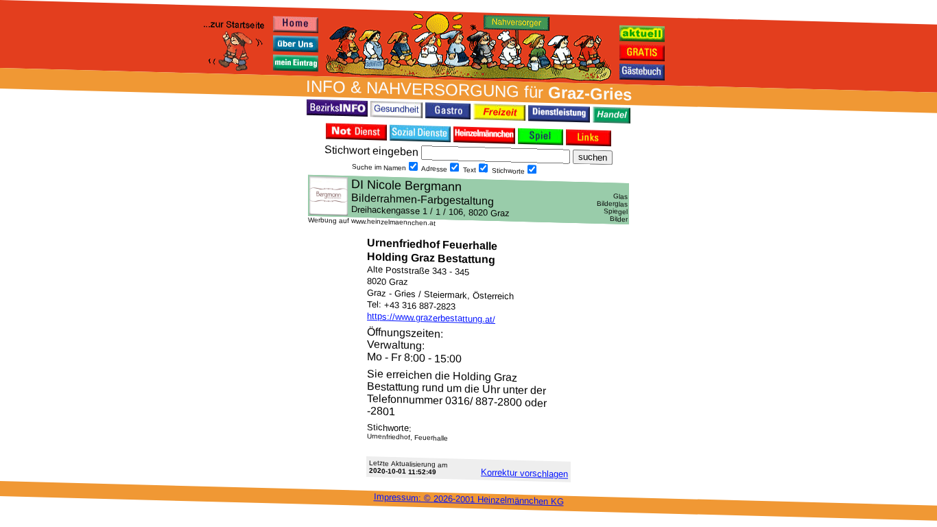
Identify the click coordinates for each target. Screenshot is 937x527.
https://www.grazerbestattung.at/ (431, 318)
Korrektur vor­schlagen (524, 473)
